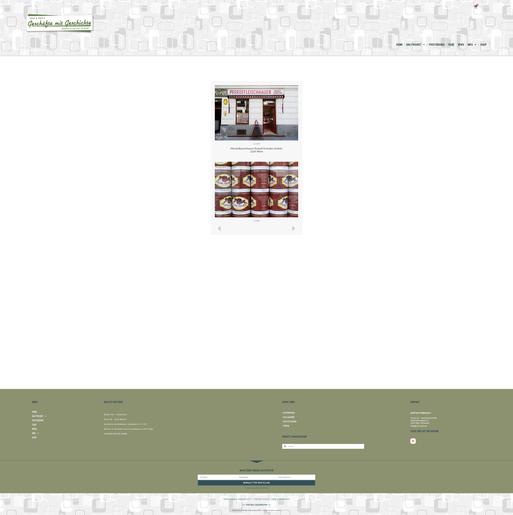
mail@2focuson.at (418, 426)
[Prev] (235, 228)
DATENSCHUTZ (245, 499)
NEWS (461, 44)
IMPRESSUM (229, 499)
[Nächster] (277, 228)
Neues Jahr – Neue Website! (115, 419)
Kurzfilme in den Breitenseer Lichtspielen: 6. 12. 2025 (125, 424)
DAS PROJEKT (413, 44)
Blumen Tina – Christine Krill (115, 414)
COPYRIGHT (284, 499)
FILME (451, 44)
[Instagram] (413, 441)
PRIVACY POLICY (262, 499)
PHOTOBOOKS (437, 44)
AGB (274, 499)
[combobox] (323, 446)
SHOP (483, 44)
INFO (470, 44)
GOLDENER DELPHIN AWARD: (115, 434)
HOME (399, 44)
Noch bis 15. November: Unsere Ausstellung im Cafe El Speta (128, 429)
